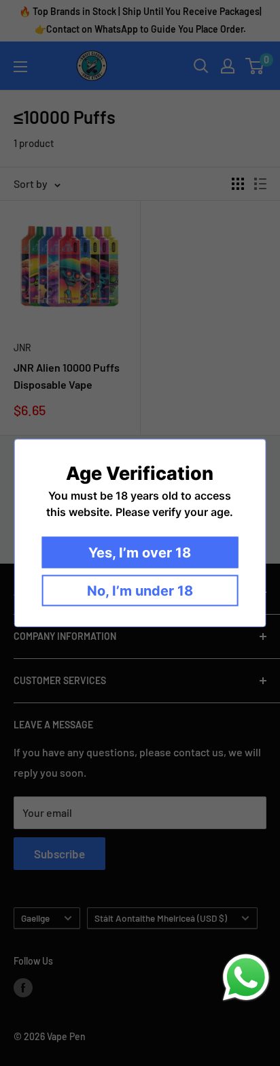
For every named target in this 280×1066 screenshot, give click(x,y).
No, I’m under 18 (140, 591)
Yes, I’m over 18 (139, 553)
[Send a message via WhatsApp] (246, 977)
